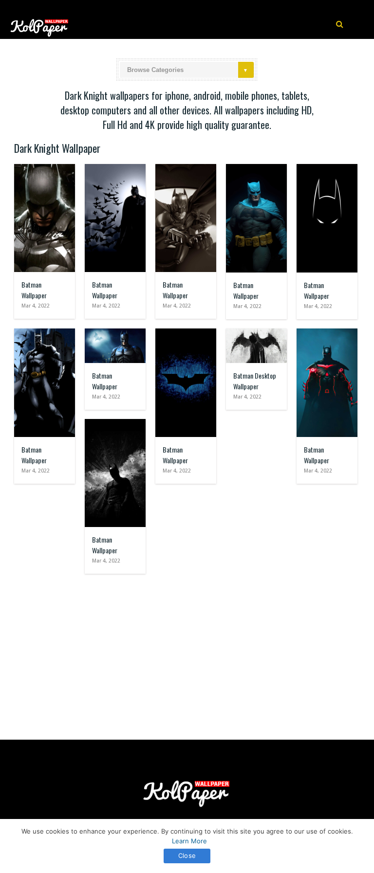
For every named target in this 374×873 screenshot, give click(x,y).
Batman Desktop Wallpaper (254, 380)
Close (187, 855)
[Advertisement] (187, 652)
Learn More (189, 841)
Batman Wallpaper (34, 289)
